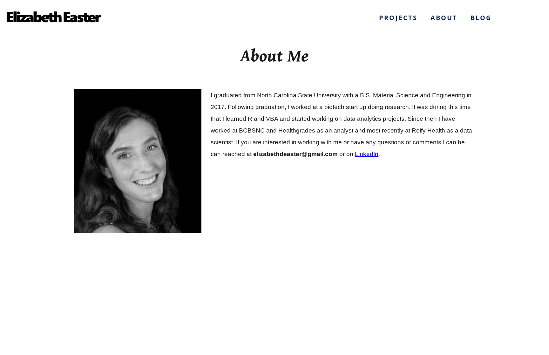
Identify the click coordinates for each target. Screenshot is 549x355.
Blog (481, 17)
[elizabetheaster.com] (53, 18)
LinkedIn (366, 153)
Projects (398, 17)
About (444, 17)
